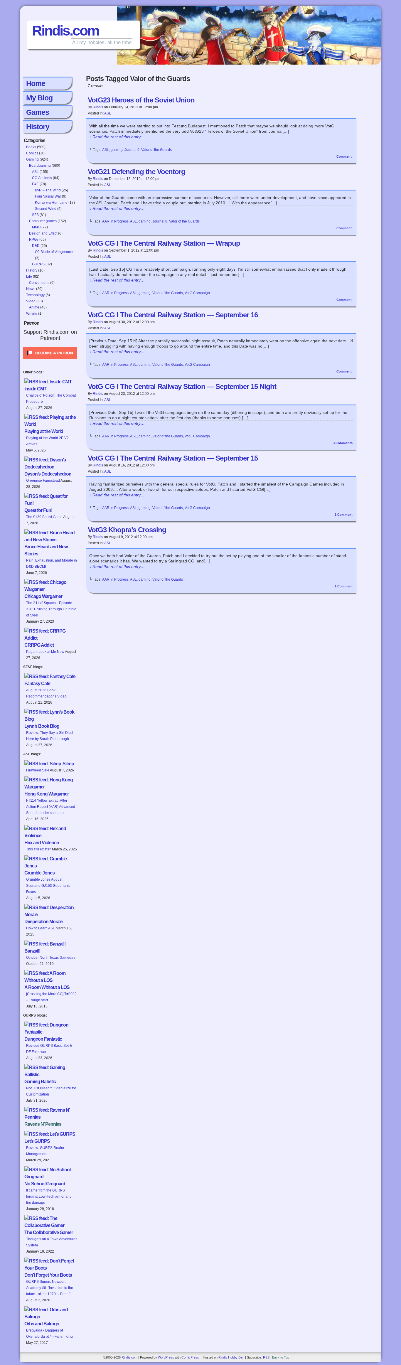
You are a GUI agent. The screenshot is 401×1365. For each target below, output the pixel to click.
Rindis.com (65, 30)
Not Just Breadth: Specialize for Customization (51, 1091)
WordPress (166, 1357)
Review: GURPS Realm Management (45, 1151)
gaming (117, 150)
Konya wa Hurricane (51, 202)
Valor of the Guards (156, 150)
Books (31, 147)
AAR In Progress (115, 221)
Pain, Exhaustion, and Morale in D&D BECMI (51, 563)
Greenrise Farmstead (43, 480)
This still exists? (38, 849)
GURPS (38, 264)
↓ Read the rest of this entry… (117, 136)
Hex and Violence (41, 842)
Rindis (98, 107)
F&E (35, 184)
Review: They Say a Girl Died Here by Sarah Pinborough (49, 736)
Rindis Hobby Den (231, 1357)
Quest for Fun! (38, 510)
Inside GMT (35, 388)
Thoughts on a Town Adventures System (51, 1242)
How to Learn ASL (40, 928)
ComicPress (190, 1357)
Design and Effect (43, 233)
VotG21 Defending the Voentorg (136, 172)
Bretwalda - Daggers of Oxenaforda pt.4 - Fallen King (49, 1333)
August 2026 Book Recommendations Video (46, 693)
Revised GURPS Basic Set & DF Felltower (49, 1049)
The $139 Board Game (44, 517)
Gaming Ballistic (40, 1081)
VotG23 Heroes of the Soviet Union (141, 100)
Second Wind (45, 209)
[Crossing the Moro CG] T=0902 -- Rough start (51, 997)
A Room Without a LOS (47, 987)
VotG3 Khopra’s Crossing (127, 530)
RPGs (33, 239)
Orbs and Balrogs (41, 1323)
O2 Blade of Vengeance (54, 252)
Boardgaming (40, 166)
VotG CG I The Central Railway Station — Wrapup (164, 243)
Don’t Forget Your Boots (48, 1275)
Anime (34, 307)
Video (31, 301)
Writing (31, 313)
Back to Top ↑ (282, 1357)
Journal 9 (131, 150)
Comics (32, 153)
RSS (266, 1357)
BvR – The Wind (48, 190)
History (37, 126)
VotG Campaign (197, 293)
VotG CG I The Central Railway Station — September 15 (173, 458)
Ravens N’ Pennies (42, 1124)
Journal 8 (159, 221)
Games (37, 112)
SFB (35, 215)
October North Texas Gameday (50, 957)
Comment (344, 156)
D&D (36, 246)
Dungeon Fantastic (43, 1039)
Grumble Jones (39, 872)
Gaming (32, 159)
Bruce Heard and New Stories (46, 550)
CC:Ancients (42, 178)
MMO (36, 227)
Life (29, 276)
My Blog (39, 98)
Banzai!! (32, 950)
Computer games (43, 221)
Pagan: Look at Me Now (45, 652)
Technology (35, 295)
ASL (35, 172)
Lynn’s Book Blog (41, 726)
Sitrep (68, 763)
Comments (343, 443)
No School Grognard (44, 1183)
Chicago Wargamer (43, 596)
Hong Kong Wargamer (46, 793)
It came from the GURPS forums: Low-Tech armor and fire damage (49, 1196)
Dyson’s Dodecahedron (47, 473)
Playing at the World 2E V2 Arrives (47, 441)
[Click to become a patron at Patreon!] (50, 361)
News (30, 289)
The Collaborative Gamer (48, 1232)
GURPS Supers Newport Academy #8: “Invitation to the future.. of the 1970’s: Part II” (49, 1288)
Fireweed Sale (37, 770)
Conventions (39, 283)
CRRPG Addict (39, 645)
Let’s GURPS (37, 1141)
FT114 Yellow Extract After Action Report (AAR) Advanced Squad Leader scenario (50, 806)
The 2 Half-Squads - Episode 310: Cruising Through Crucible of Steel (51, 609)
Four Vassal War (48, 196)
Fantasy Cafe (37, 683)
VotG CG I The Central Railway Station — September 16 (173, 315)
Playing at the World (43, 431)
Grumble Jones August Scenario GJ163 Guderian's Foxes (48, 885)
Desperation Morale (43, 921)
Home (35, 83)
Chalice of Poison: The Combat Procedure (51, 398)
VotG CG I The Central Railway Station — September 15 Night (182, 386)
